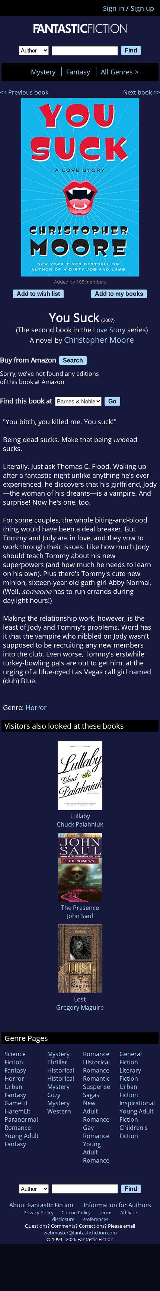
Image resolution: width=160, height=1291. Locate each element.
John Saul (80, 916)
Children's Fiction (133, 1132)
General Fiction (130, 1058)
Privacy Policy (38, 1212)
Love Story (109, 329)
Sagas (91, 1095)
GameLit (16, 1103)
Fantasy (78, 71)
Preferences (95, 1219)
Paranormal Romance (21, 1123)
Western (59, 1111)
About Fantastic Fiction (41, 1205)
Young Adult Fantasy (21, 1140)
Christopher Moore (99, 339)
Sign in (113, 8)
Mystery (43, 71)
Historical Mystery (60, 1082)
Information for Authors (117, 1205)
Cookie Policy (76, 1212)
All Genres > (121, 71)
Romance (96, 1054)
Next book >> (141, 92)
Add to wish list (38, 293)
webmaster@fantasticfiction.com (80, 1232)
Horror (36, 707)
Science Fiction (15, 1058)
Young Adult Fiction (136, 1115)
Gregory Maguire (80, 1007)
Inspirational (137, 1103)
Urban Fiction (128, 1091)
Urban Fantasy (15, 1091)
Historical (60, 1070)
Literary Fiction (130, 1074)
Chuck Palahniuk (80, 824)
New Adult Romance (96, 1111)
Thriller (57, 1062)
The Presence (80, 908)
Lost (80, 999)
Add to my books (119, 293)
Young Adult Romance (96, 1152)
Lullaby (80, 816)
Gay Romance (96, 1132)
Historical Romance (96, 1066)
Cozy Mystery (58, 1099)
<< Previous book (24, 92)
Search (73, 360)
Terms (105, 1212)
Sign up (142, 8)
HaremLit (17, 1111)
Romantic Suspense (96, 1082)
